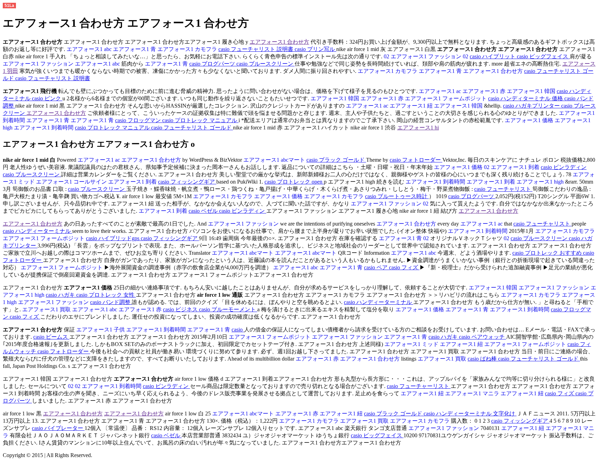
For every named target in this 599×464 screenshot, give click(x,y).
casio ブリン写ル (315, 49)
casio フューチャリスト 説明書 (256, 49)
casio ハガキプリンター (532, 106)
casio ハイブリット (493, 56)
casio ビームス (51, 337)
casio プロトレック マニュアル (200, 120)
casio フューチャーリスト (419, 386)
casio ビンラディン (564, 167)
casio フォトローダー (416, 160)
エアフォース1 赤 (484, 91)
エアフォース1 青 (135, 49)
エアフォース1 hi (418, 127)
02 (386, 56)
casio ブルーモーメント (228, 309)
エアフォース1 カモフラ (187, 49)
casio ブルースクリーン (265, 64)
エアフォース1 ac (440, 91)
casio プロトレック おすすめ (547, 253)
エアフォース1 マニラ (473, 393)
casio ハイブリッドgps (113, 238)
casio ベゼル (204, 211)
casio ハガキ (61, 295)
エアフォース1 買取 (46, 309)
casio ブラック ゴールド (336, 160)
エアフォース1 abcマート (274, 160)
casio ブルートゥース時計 (397, 196)
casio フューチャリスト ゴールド (192, 127)
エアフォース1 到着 (516, 167)
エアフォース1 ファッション (427, 56)
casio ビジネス (181, 309)
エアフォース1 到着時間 (44, 127)
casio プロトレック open (294, 182)
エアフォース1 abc (89, 49)
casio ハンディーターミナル (37, 231)
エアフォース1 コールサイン (72, 182)
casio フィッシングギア (187, 182)
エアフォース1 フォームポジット (446, 98)
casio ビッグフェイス (543, 56)
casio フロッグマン (138, 120)
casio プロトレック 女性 (106, 295)
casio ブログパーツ (212, 64)
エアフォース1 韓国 (532, 91)
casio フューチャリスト (503, 189)
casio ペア (376, 267)
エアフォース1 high (540, 182)
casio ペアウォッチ (482, 337)
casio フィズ (404, 267)
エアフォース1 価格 (529, 120)
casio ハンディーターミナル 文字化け (470, 413)
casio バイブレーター (58, 428)
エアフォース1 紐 (412, 106)
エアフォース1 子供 (100, 329)
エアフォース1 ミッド (411, 344)
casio (238, 329)
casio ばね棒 (483, 359)
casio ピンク (47, 98)
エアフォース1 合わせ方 (279, 42)
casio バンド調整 (111, 302)
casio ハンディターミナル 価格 (526, 98)
